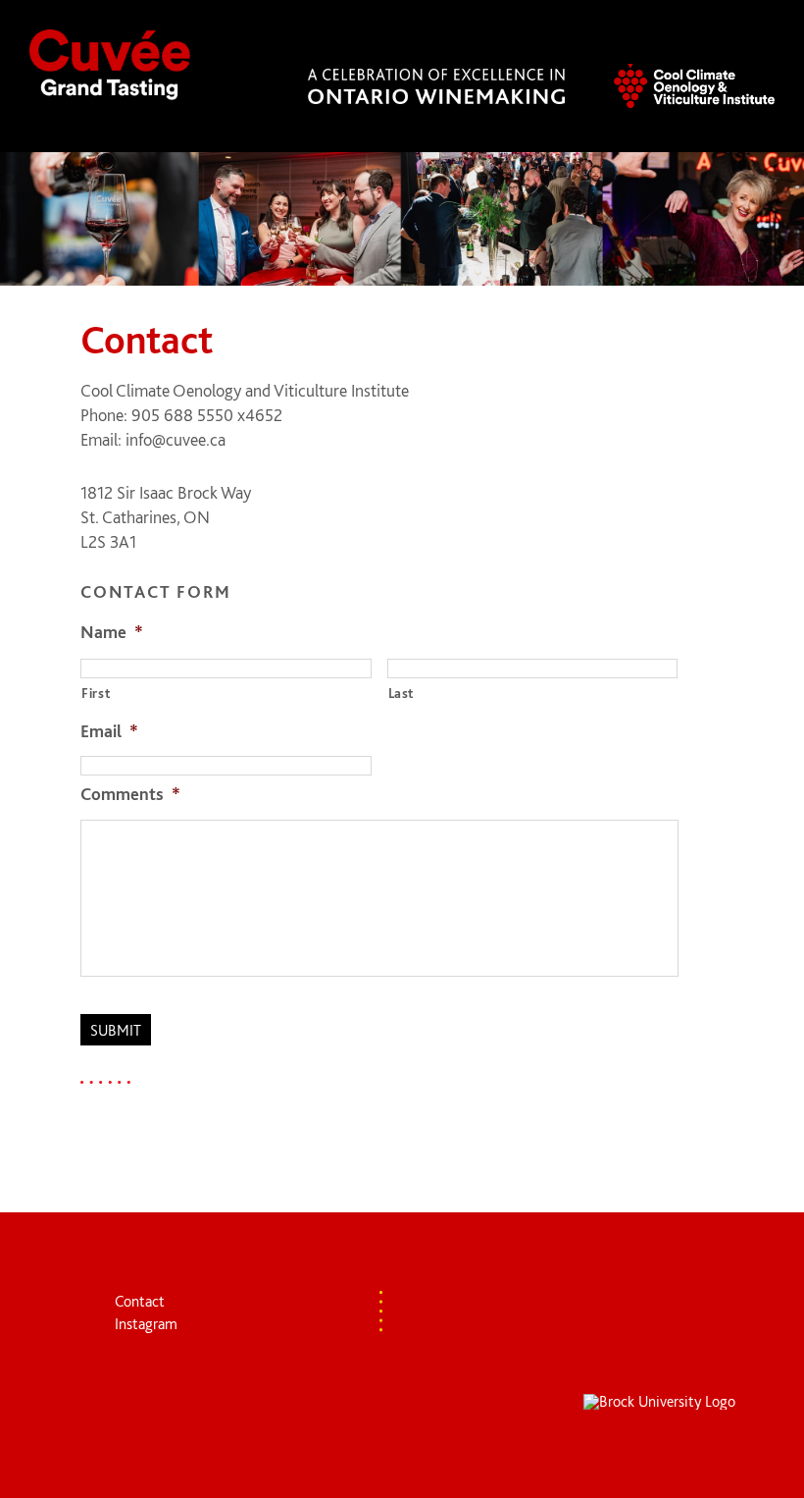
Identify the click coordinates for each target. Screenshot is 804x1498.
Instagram (146, 1323)
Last (401, 692)
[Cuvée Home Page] (109, 66)
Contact (140, 1301)
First (95, 692)
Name (111, 631)
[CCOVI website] (694, 87)
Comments (130, 793)
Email (109, 731)
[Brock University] (659, 1402)
